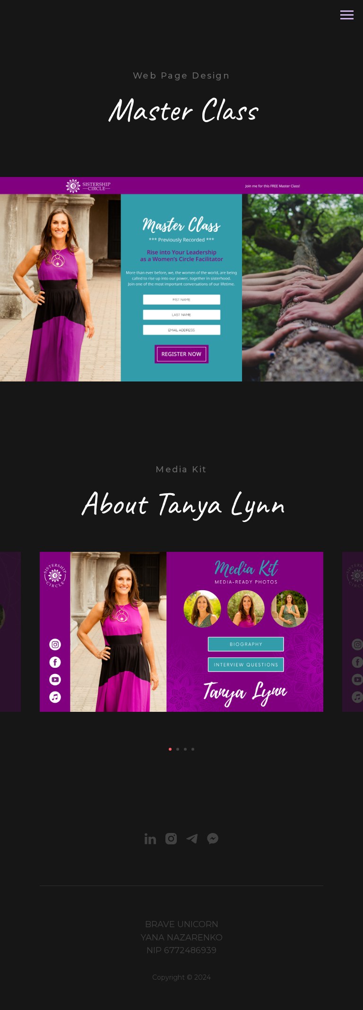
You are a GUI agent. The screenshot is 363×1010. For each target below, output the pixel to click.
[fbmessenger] (213, 839)
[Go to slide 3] (185, 749)
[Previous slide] (12, 632)
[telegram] (192, 839)
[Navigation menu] (347, 15)
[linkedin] (150, 839)
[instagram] (171, 839)
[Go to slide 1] (170, 749)
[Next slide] (350, 632)
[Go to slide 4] (192, 749)
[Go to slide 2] (177, 749)
